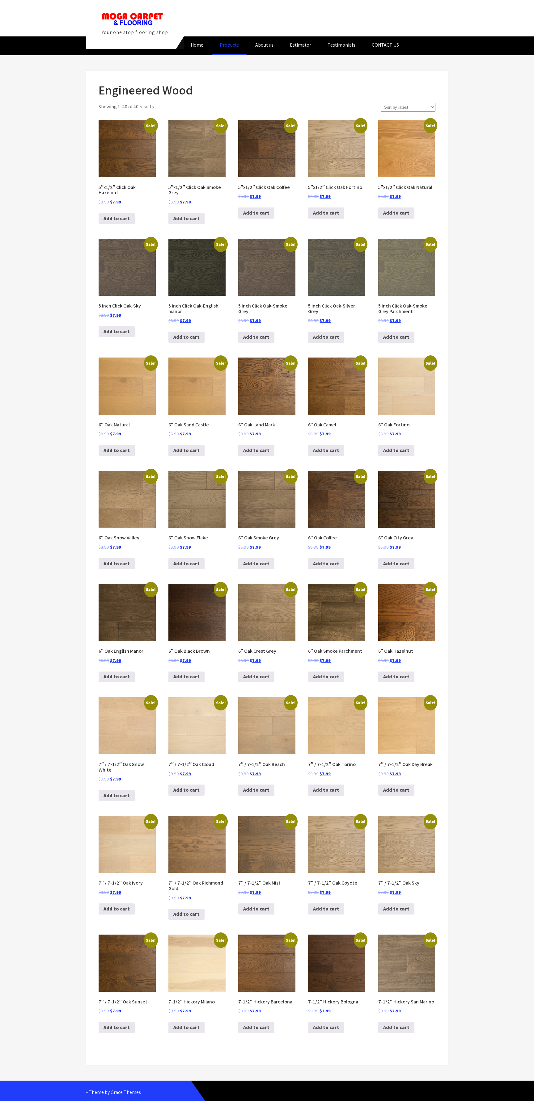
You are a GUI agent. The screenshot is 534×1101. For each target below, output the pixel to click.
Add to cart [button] (117, 218)
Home (197, 45)
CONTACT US (385, 45)
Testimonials (341, 45)
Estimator (300, 45)
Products (229, 45)
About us (264, 45)
